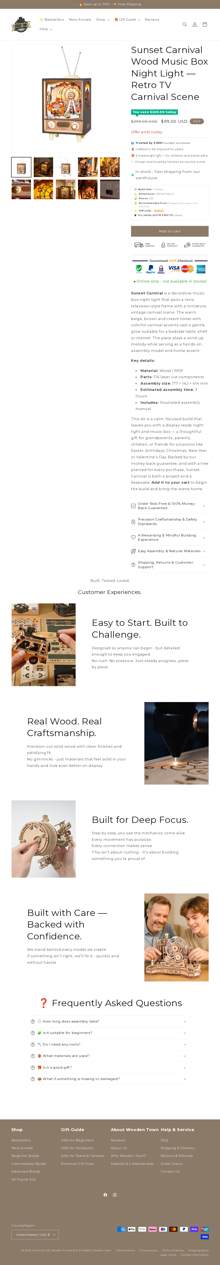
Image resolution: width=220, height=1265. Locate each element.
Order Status (172, 1164)
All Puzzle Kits (23, 1179)
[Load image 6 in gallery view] (21, 189)
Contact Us (170, 1171)
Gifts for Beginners (77, 1140)
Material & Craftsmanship (132, 1164)
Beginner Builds (25, 1156)
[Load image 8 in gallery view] (66, 189)
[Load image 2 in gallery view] (43, 167)
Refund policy (126, 1250)
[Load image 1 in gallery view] (21, 167)
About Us (119, 1148)
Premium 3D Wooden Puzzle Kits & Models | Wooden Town (72, 1250)
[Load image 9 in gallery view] (88, 189)
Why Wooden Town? (128, 1156)
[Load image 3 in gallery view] (66, 167)
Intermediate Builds (28, 1164)
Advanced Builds (25, 1171)
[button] (103, 20)
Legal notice (168, 1254)
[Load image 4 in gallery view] (88, 167)
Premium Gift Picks (77, 1164)
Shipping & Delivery (178, 1148)
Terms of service (173, 1250)
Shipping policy (198, 1250)
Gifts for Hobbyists (77, 1148)
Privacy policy (148, 1250)
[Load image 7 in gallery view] (43, 189)
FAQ (164, 1140)
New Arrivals (22, 1148)
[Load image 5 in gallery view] (110, 167)
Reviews (118, 1140)
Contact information (195, 1254)
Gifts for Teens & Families (82, 1156)
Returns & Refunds (177, 1156)
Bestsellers (21, 1140)
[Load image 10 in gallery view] (110, 189)
